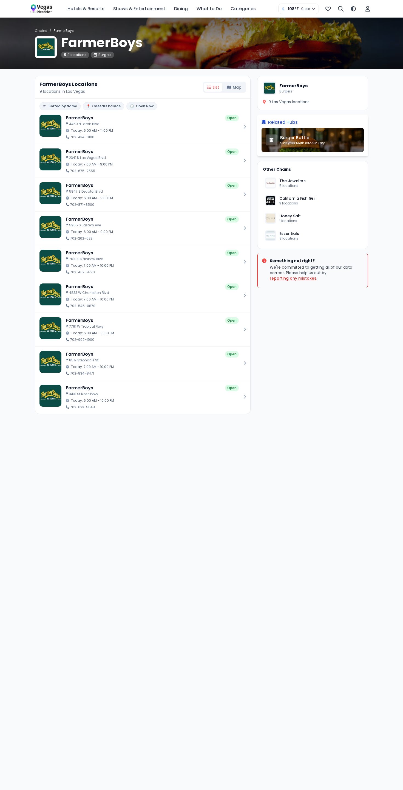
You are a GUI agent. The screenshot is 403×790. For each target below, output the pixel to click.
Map (237, 87)
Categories (243, 8)
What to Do (209, 8)
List (216, 87)
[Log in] (368, 9)
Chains (41, 30)
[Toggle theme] (353, 9)
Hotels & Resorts (85, 8)
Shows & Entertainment (139, 8)
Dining (181, 8)
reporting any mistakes (293, 278)
